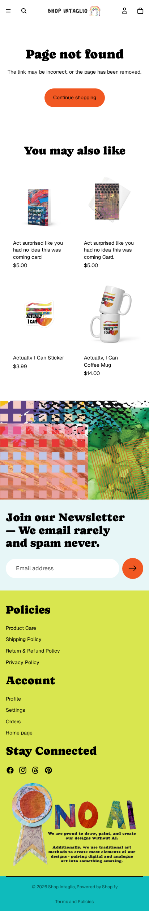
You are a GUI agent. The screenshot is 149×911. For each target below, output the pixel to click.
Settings (15, 710)
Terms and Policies (74, 902)
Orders (13, 721)
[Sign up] (132, 568)
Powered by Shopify (97, 887)
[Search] (24, 11)
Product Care (21, 628)
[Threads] (35, 770)
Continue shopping (74, 97)
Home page (19, 733)
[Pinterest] (48, 770)
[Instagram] (22, 770)
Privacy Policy (22, 662)
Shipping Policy (24, 639)
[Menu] (8, 11)
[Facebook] (10, 770)
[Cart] (140, 11)
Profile (13, 699)
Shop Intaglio (61, 887)
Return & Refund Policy (33, 651)
